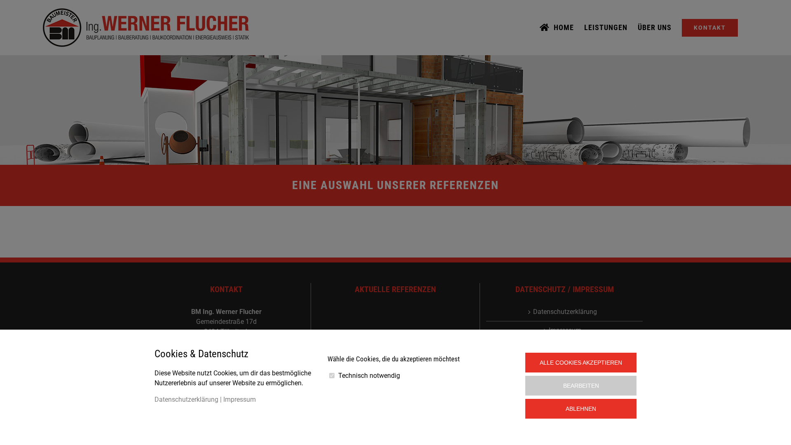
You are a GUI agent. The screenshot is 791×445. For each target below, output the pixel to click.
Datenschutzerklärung (186, 399)
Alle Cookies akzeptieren (581, 362)
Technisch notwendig (369, 375)
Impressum (239, 399)
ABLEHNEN (581, 408)
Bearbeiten (581, 385)
